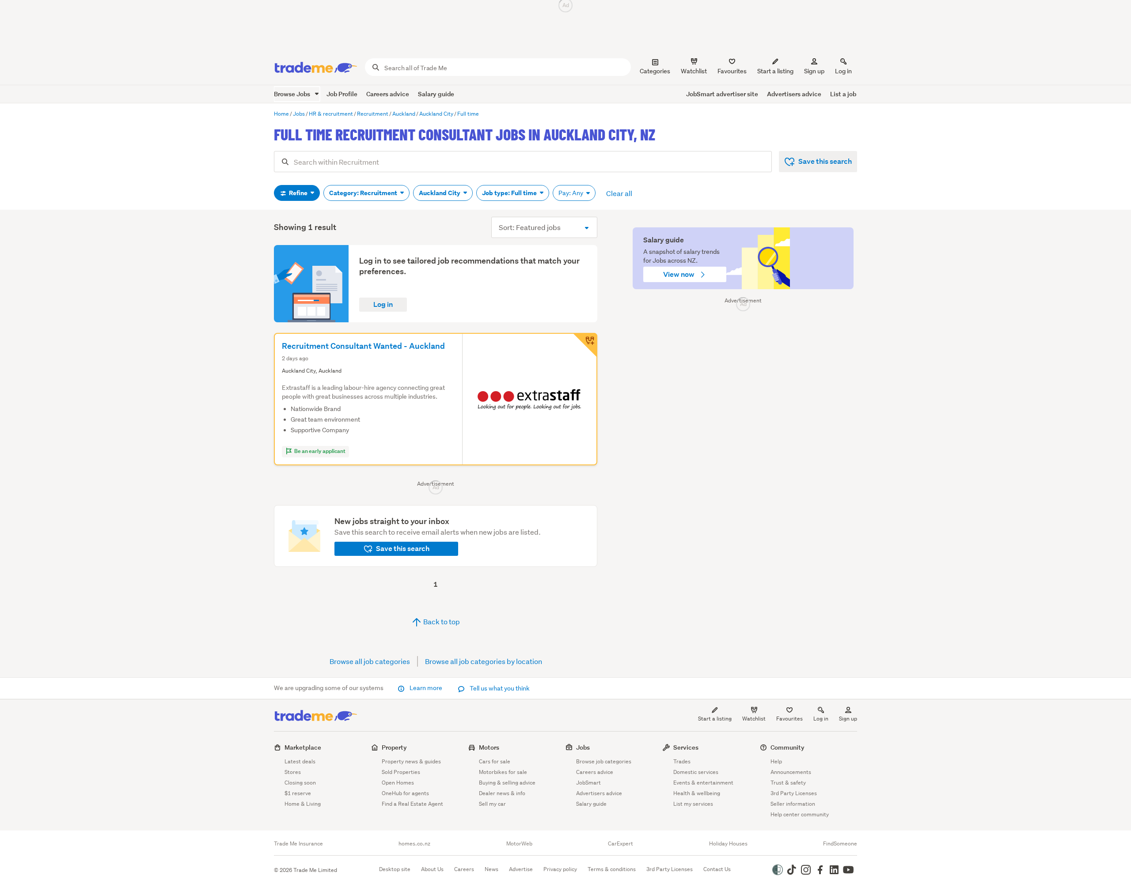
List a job (843, 94)
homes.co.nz (414, 843)
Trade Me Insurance (298, 843)
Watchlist (754, 718)
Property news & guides (411, 761)
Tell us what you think (499, 688)
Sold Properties (401, 772)
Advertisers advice (794, 94)
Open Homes (398, 782)
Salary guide (436, 94)
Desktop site (394, 869)
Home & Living (303, 804)
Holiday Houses (728, 843)
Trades (682, 761)
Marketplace (303, 747)
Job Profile (341, 94)
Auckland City (440, 193)
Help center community (799, 814)
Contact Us (717, 869)
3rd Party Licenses (793, 793)
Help (776, 761)
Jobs (583, 747)
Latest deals (300, 761)
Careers (464, 869)
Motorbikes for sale (503, 772)
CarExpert (620, 843)
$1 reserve (298, 793)
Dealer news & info (502, 793)
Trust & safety (788, 782)
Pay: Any (571, 193)
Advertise (521, 869)
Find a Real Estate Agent (412, 804)
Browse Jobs (292, 94)
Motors (489, 747)
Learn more (426, 688)
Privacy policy (560, 869)
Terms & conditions (612, 869)
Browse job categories (603, 761)
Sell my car (492, 804)
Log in (843, 71)
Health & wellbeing (696, 793)
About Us (432, 869)
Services (685, 747)
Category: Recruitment (364, 193)
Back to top (441, 621)
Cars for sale (494, 761)
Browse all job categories (370, 661)
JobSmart (588, 782)
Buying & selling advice (507, 782)
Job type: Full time (510, 193)
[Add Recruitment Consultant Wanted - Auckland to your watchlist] (585, 345)
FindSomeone (840, 843)
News (491, 869)
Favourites (789, 718)
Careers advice (387, 94)
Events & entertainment (703, 782)
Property (394, 747)
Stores (293, 772)
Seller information (792, 804)
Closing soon (300, 782)
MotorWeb (519, 843)
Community (787, 747)
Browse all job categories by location (483, 661)
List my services (693, 804)
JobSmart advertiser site (722, 94)
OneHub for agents (405, 793)
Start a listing (715, 718)
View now (679, 274)
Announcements (790, 772)
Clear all (619, 193)
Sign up (814, 71)
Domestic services (695, 772)
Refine (298, 193)
